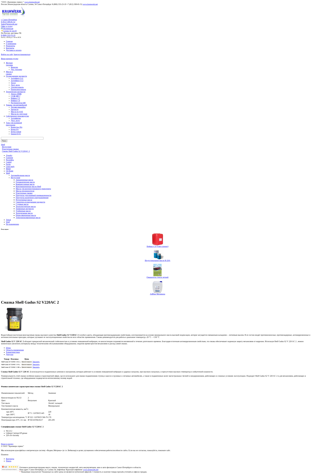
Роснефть (10, 160)
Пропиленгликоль (18, 89)
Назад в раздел (7, 444)
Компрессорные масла (25, 184)
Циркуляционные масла (26, 215)
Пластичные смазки (24, 193)
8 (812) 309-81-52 (8, 22)
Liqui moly (10, 166)
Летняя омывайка (18, 107)
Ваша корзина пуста (9, 59)
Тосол (13, 83)
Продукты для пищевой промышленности (33, 195)
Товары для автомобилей (16, 105)
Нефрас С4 (15, 101)
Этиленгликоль (17, 87)
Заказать (35, 362)
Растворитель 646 (18, 103)
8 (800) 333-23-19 (8, 35)
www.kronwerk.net (32, 2)
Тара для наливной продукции (14, 124)
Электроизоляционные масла (28, 218)
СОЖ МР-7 (15, 96)
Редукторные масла (24, 200)
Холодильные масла (24, 213)
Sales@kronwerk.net (9, 24)
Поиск (8, 461)
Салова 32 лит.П (10, 31)
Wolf (8, 222)
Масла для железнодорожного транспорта (33, 189)
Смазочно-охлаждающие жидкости (30, 202)
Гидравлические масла (25, 182)
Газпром (9, 158)
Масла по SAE (17, 112)
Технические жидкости (15, 92)
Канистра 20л (16, 127)
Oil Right (9, 171)
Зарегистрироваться (22, 54)
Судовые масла (22, 204)
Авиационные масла (24, 180)
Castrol (8, 162)
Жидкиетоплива (9, 64)
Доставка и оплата (13, 50)
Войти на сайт (7, 54)
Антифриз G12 (17, 81)
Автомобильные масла (20, 175)
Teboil (8, 220)
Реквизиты (10, 46)
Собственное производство (17, 116)
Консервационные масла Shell (28, 186)
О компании (11, 44)
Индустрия (15, 178)
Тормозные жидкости (25, 209)
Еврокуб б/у (16, 134)
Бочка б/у (15, 129)
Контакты (10, 48)
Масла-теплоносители (25, 191)
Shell (8, 173)
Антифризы (16, 118)
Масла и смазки (9, 73)
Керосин (14, 67)
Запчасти (14, 109)
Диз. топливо (16, 69)
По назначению (12, 224)
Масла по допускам (19, 114)
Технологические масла (26, 206)
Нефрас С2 (15, 98)
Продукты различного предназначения (32, 198)
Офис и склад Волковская (7, 27)
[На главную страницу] (13, 18)
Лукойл (9, 155)
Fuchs (8, 164)
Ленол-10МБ (16, 94)
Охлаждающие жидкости (16, 76)
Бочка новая (16, 132)
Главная (9, 41)
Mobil (8, 169)
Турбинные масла (23, 211)
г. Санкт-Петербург (9, 20)
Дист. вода (15, 85)
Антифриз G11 (17, 78)
